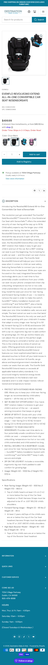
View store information (15, 178)
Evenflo (5, 90)
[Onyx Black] (15, 142)
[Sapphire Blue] (24, 142)
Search (41, 19)
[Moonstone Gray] (6, 142)
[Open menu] (43, 11)
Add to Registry (24, 161)
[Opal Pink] (32, 142)
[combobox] (24, 19)
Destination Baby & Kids (19, 646)
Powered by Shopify (37, 646)
